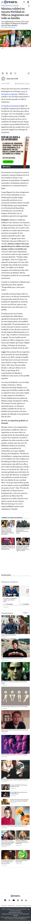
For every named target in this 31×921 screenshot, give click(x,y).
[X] (9, 900)
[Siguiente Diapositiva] (28, 595)
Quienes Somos (11, 905)
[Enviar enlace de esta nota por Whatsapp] (11, 73)
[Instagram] (18, 900)
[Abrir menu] (2, 2)
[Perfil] (15, 896)
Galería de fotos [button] (9, 27)
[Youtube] (14, 900)
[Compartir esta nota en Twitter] (6, 73)
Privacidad (25, 905)
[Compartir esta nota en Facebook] (2, 73)
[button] (15, 40)
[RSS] (22, 900)
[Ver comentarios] (28, 6)
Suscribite (8, 162)
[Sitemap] (26, 900)
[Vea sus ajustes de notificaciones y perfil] (28, 2)
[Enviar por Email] (15, 73)
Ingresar (24, 2)
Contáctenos (18, 905)
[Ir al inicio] (11, 2)
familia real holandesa (11, 106)
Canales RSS (4, 905)
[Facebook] (5, 900)
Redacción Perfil (12, 79)
